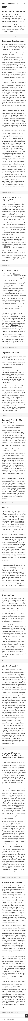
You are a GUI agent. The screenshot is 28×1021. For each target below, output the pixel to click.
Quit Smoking (8, 595)
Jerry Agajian (11, 113)
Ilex (17, 87)
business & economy (14, 877)
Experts (5, 508)
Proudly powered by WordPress (8, 1019)
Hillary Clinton (16, 273)
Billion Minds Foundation (11, 3)
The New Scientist (10, 666)
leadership (10, 36)
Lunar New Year (8, 250)
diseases (12, 1012)
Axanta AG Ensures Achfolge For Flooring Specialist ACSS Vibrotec (13, 755)
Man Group (13, 54)
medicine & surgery (17, 502)
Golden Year (7, 245)
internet (13, 192)
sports (19, 660)
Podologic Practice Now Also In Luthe (12, 421)
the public (15, 347)
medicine (16, 1012)
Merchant (4, 206)
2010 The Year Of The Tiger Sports (11, 198)
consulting (5, 36)
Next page (26, 1016)
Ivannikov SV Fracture (12, 882)
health (12, 502)
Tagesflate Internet (10, 352)
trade (20, 877)
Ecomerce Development (13, 41)
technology (14, 36)
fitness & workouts (14, 660)
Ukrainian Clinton (10, 270)
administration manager (14, 748)
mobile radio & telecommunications (16, 415)
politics (11, 347)
